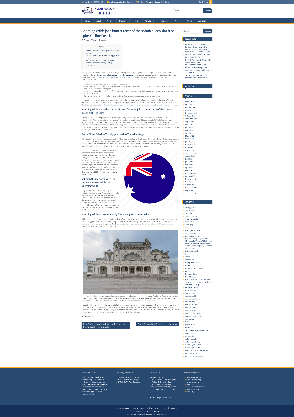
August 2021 (190, 190)
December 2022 (191, 144)
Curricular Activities (123, 408)
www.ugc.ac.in (192, 384)
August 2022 (190, 156)
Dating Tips (189, 265)
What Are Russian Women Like (196, 350)
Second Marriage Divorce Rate (196, 330)
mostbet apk (190, 293)
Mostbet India (190, 307)
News (187, 322)
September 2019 (191, 193)
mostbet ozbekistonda (193, 313)
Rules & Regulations (140, 408)
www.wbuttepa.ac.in (194, 377)
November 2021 (191, 182)
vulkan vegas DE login (193, 342)
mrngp (103, 40)
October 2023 (190, 116)
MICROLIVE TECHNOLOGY (157, 414)
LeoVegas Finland (191, 287)
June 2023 (189, 127)
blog (186, 254)
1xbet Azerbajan (191, 216)
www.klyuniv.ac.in (193, 389)
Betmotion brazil (191, 251)
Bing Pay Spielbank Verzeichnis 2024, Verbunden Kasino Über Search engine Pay (104, 325)
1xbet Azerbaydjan (192, 219)
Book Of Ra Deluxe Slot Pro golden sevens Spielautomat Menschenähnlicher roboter (198, 62)
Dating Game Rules (192, 262)
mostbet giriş (190, 302)
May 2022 (189, 164)
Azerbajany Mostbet (192, 230)
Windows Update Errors (194, 356)
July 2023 (188, 124)
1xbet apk (188, 213)
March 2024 (189, 101)
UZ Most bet (190, 336)
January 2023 (190, 142)
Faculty (136, 21)
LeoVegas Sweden (192, 290)
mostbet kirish (190, 310)
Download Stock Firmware (195, 268)
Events (187, 271)
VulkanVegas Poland (192, 347)
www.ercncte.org (193, 382)
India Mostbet (190, 277)
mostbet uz (189, 319)
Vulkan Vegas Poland (193, 345)
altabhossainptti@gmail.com (120, 2)
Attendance (164, 21)
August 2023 (190, 122)
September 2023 (191, 119)
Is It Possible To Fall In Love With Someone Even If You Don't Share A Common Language (198, 282)
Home (87, 21)
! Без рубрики (190, 207)
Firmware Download (192, 274)
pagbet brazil (190, 325)
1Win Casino (189, 210)
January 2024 (190, 107)
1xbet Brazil (189, 222)
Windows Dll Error (192, 353)
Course (110, 21)
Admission (149, 21)
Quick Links (203, 2)
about (187, 227)
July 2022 (188, 159)
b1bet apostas (190, 233)
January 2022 (190, 176)
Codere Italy (189, 260)
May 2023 (189, 130)
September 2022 (191, 153)
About (98, 21)
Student (122, 21)
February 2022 (190, 173)
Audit (189, 21)
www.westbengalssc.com (196, 387)
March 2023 (189, 136)
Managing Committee (159, 408)
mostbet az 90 (190, 296)
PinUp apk (189, 327)
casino (187, 257)
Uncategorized (89, 316)
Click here (168, 397)
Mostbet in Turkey (192, 304)
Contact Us (202, 21)
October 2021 (190, 185)
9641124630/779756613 (93, 2)
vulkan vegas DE (191, 339)
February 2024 (190, 104)
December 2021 (191, 179)
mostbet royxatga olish (193, 316)
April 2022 (189, 167)
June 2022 (189, 162)
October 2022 (190, 150)
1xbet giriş (189, 225)
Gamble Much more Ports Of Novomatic (101, 60)
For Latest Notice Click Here (157, 2)
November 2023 (191, 113)
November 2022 (191, 147)
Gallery (178, 21)
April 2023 (189, 133)
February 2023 (190, 139)
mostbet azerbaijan (192, 299)
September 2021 (191, 187)
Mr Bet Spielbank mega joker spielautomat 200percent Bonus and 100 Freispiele (198, 69)
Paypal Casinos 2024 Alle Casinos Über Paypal (157, 324)
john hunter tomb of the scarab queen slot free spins (113, 75)
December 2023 (191, 110)
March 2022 (189, 170)
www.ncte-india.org (194, 379)
